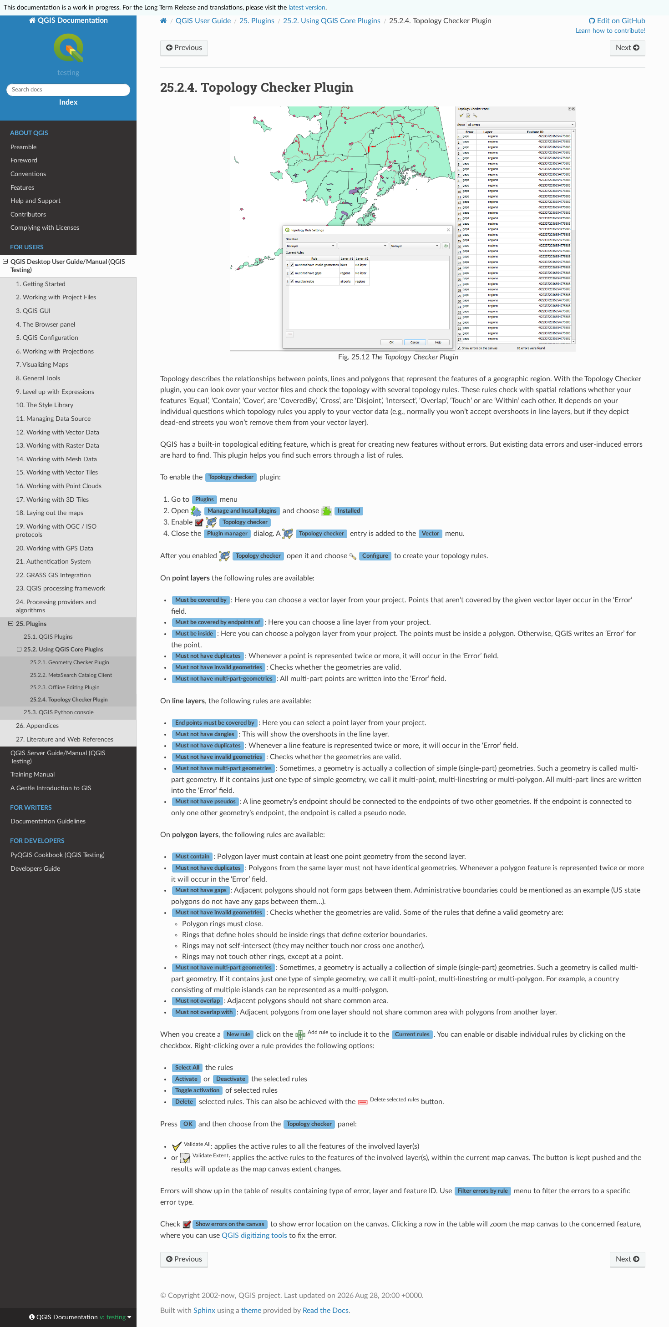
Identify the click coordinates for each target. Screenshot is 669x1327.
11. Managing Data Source (53, 418)
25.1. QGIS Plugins (48, 637)
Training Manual (32, 774)
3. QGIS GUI (33, 311)
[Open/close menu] (5, 262)
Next (624, 47)
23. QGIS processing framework (60, 588)
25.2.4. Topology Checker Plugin (69, 699)
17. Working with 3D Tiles (52, 499)
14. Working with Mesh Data (56, 459)
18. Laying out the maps (49, 513)
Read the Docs (326, 1310)
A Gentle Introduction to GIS (50, 788)
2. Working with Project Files (56, 297)
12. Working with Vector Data (57, 432)
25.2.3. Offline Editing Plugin (65, 687)
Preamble (23, 147)
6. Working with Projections (55, 351)
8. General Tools (38, 378)
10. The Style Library (44, 405)
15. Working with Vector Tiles (57, 472)
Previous (187, 47)
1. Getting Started (41, 284)
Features (22, 187)
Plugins (256, 21)
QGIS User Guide (203, 21)
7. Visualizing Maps (42, 364)
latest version (307, 7)
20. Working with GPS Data (54, 548)
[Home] (163, 21)
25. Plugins (31, 624)
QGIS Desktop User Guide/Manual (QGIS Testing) (67, 265)
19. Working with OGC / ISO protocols (56, 530)
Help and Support (35, 200)
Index (68, 102)
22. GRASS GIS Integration (53, 575)
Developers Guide (35, 868)
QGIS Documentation (72, 20)
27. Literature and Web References (64, 739)
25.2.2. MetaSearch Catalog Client (71, 675)
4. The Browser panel (45, 324)
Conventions (28, 174)
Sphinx (204, 1310)
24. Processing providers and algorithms (56, 606)
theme (251, 1310)
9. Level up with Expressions (55, 392)
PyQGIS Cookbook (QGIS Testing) (57, 855)
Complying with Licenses (44, 227)
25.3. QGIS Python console (59, 713)
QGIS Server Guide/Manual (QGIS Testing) (58, 757)
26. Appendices (37, 725)
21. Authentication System (53, 561)
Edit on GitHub (620, 21)
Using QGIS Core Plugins (331, 21)
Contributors (28, 214)
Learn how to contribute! (610, 31)
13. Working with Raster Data (57, 445)
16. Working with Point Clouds (58, 486)
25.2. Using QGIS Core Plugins (63, 650)
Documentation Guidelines (48, 821)
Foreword (23, 160)
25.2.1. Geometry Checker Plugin (69, 662)
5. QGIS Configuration (47, 337)
